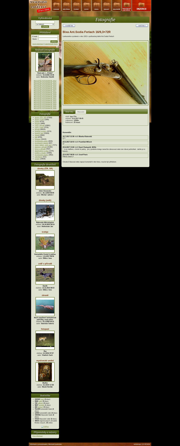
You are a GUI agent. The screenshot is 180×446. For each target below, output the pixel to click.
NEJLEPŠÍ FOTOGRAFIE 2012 (45, 81)
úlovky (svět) (39, 119)
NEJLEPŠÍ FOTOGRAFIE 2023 (45, 102)
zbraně (37, 135)
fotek (42, 399)
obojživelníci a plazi (42, 151)
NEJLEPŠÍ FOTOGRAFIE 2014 (45, 85)
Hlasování (80, 112)
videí (40, 401)
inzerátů (41, 405)
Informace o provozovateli (38, 444)
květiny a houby (40, 153)
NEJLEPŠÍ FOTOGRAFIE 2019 (45, 94)
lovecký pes (39, 133)
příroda (37, 129)
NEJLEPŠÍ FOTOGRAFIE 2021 (45, 98)
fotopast (38, 139)
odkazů (40, 403)
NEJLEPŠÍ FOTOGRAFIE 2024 (45, 104)
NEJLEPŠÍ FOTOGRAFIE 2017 (45, 91)
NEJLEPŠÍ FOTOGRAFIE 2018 (45, 93)
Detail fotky (69, 112)
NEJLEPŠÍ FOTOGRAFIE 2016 (45, 89)
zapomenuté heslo (51, 44)
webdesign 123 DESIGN (142, 444)
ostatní (37, 159)
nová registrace (37, 44)
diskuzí (40, 407)
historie (37, 123)
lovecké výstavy (40, 131)
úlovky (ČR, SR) (40, 118)
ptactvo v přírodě (41, 147)
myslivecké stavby (41, 155)
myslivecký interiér (41, 143)
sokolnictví (38, 157)
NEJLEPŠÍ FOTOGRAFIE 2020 (45, 96)
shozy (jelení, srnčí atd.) (43, 145)
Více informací (37, 436)
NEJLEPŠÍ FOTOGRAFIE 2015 (45, 87)
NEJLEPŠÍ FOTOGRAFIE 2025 (45, 106)
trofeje (37, 121)
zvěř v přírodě (40, 125)
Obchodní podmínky (55, 444)
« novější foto (69, 25)
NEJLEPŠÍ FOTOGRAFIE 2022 (45, 100)
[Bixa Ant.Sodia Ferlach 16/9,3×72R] (105, 105)
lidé (36, 137)
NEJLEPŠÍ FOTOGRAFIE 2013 (45, 83)
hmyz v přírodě (40, 149)
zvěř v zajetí (39, 127)
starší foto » (141, 25)
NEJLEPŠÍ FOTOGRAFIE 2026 (45, 108)
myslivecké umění (41, 141)
